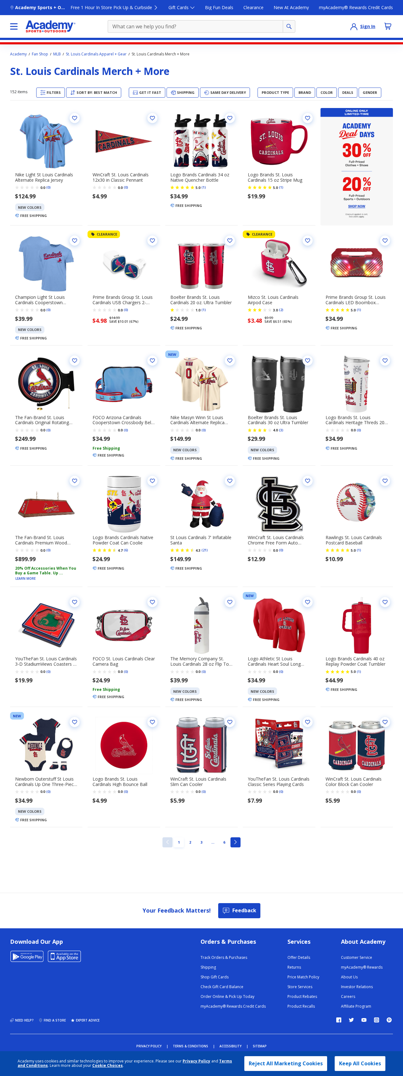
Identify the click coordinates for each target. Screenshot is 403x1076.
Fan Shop (40, 54)
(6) (126, 550)
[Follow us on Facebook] (339, 1020)
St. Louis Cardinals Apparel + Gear (96, 54)
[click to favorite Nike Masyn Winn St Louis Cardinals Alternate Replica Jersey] (230, 361)
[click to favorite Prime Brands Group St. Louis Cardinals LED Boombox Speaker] (385, 241)
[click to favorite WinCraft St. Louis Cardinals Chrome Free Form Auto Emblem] (308, 481)
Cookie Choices (107, 1065)
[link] (167, 842)
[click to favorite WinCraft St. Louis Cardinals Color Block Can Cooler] (385, 722)
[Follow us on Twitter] (351, 1020)
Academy (18, 54)
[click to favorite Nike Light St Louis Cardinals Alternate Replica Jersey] (75, 118)
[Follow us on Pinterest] (389, 1020)
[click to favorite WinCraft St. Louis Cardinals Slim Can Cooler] (230, 722)
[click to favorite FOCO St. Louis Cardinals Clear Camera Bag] (152, 602)
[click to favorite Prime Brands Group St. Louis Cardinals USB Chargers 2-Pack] (152, 241)
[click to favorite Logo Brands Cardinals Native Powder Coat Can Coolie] (152, 481)
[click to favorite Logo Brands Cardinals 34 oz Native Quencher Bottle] (230, 118)
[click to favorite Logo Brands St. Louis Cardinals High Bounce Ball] (152, 722)
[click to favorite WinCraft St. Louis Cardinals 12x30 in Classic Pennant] (152, 118)
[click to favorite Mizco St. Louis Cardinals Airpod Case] (308, 241)
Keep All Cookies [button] (360, 1063)
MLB (57, 54)
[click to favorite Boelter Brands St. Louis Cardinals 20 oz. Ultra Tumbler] (230, 241)
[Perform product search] (289, 26)
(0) (48, 187)
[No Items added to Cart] (388, 26)
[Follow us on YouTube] (364, 1020)
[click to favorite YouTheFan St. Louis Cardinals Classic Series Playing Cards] (308, 722)
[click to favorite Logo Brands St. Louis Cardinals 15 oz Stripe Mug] (308, 118)
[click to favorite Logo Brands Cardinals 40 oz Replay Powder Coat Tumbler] (385, 602)
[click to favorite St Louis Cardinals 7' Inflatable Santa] (230, 481)
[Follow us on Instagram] (376, 1020)
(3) (281, 430)
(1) (204, 187)
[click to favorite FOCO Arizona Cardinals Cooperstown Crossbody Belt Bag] (152, 361)
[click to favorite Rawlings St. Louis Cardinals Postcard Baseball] (385, 481)
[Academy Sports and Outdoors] (50, 26)
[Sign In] (354, 26)
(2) (281, 310)
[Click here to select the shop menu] (14, 26)
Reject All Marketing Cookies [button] (286, 1063)
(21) (205, 550)
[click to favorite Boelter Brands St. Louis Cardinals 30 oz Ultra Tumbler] (308, 361)
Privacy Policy (196, 1061)
